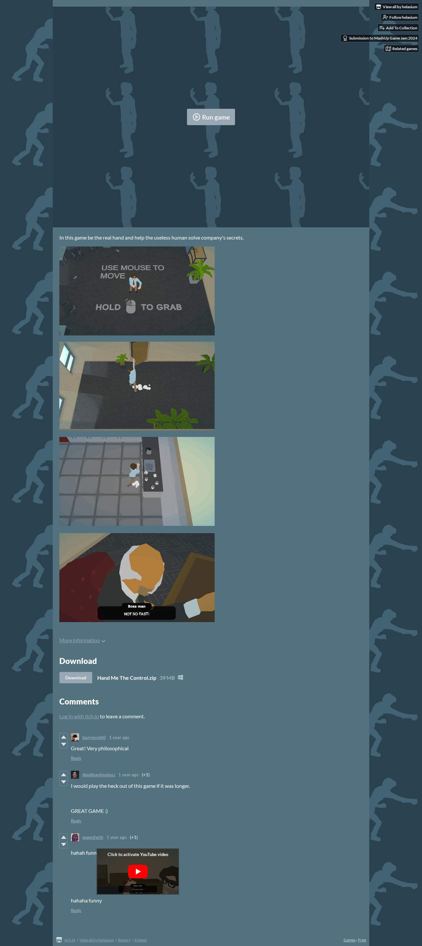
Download (75, 677)
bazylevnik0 (94, 737)
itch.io (69, 939)
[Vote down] (63, 744)
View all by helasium (96, 939)
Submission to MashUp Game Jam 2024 (383, 38)
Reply (76, 758)
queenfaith (92, 837)
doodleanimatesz (98, 774)
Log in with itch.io (79, 716)
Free (362, 939)
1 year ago (119, 737)
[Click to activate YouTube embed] (138, 871)
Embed (141, 939)
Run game (216, 117)
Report (124, 939)
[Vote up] (63, 737)
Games (349, 939)
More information (79, 640)
